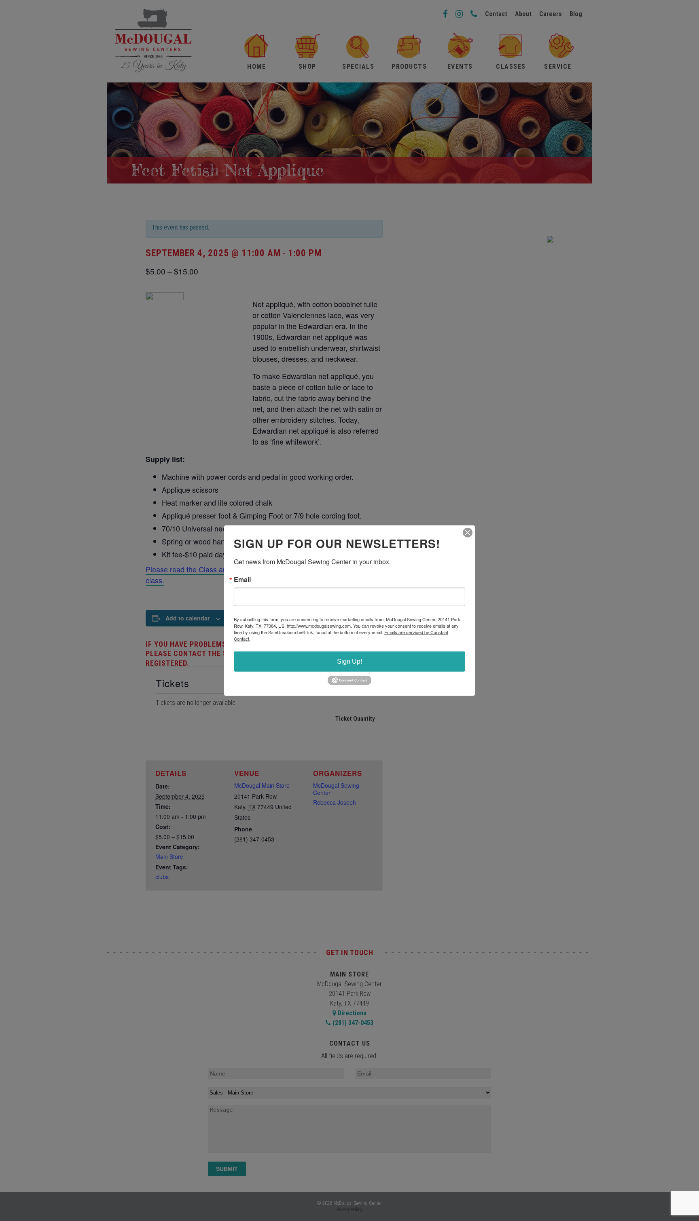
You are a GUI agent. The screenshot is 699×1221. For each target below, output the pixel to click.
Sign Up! (349, 661)
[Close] (467, 532)
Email (242, 579)
